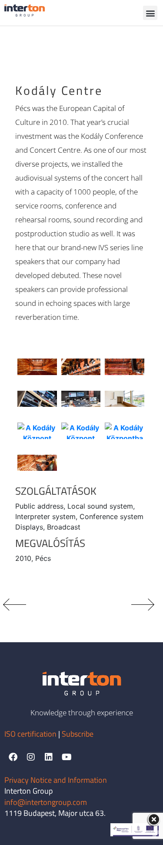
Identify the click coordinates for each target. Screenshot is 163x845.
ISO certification (31, 734)
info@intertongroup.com (45, 802)
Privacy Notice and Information (55, 780)
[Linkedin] (48, 757)
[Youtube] (66, 757)
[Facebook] (13, 757)
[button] (150, 13)
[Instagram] (31, 757)
